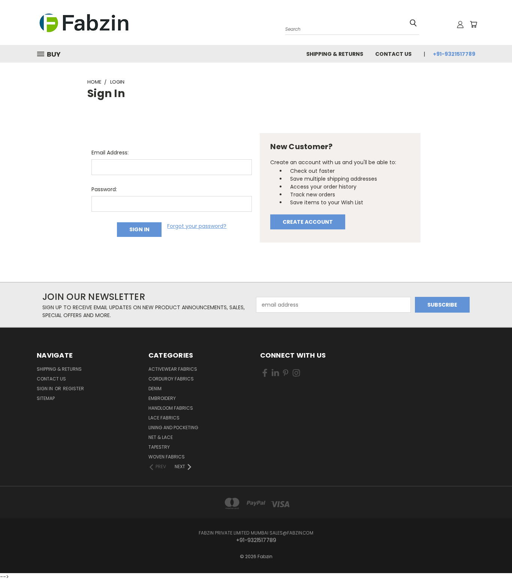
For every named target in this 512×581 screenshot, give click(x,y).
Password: (104, 189)
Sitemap (46, 398)
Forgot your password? (196, 226)
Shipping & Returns (334, 54)
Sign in (45, 388)
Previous (492, 552)
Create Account (308, 222)
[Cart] (473, 24)
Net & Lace (160, 437)
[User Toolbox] (460, 24)
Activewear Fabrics (172, 369)
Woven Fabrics (166, 457)
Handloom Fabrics (170, 408)
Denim (155, 388)
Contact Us (393, 54)
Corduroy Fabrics (171, 379)
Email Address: (110, 152)
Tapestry (159, 447)
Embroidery (162, 398)
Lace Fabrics (164, 418)
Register (73, 388)
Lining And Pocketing (173, 427)
